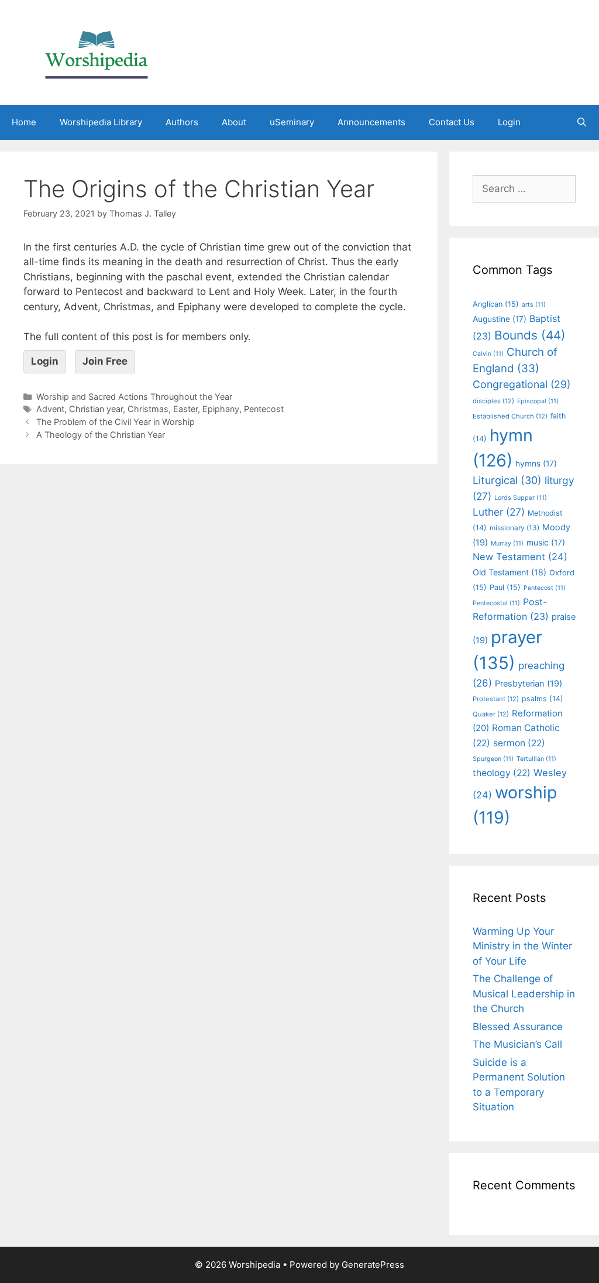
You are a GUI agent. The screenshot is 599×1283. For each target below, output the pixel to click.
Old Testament (509, 572)
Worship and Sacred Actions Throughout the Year (134, 397)
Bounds (530, 335)
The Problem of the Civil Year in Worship (115, 422)
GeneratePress (373, 1264)
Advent (50, 409)
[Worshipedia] (96, 51)
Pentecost (264, 409)
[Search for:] (524, 188)
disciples (493, 401)
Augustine (499, 319)
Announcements (371, 122)
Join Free (105, 361)
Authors (182, 122)
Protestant (496, 699)
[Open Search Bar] (581, 122)
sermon (519, 743)
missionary (514, 527)
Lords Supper (520, 498)
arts (534, 304)
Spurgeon (493, 759)
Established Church (510, 416)
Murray (507, 543)
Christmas (148, 409)
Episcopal (538, 401)
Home (24, 122)
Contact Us (451, 122)
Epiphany (220, 409)
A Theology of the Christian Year (100, 435)
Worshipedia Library (101, 122)
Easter (185, 409)
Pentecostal (496, 603)
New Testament (520, 556)
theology (502, 772)
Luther (499, 512)
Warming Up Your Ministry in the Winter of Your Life (522, 946)
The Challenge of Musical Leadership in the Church (524, 993)
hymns (536, 463)
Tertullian (536, 759)
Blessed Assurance (518, 1026)
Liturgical (507, 480)
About (234, 122)
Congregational (521, 384)
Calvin (488, 354)
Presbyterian (528, 683)
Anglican (496, 304)
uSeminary (292, 122)
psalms (542, 698)
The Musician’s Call (517, 1044)
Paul (505, 587)
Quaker (491, 714)
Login (509, 122)
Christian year (96, 409)
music (545, 542)
